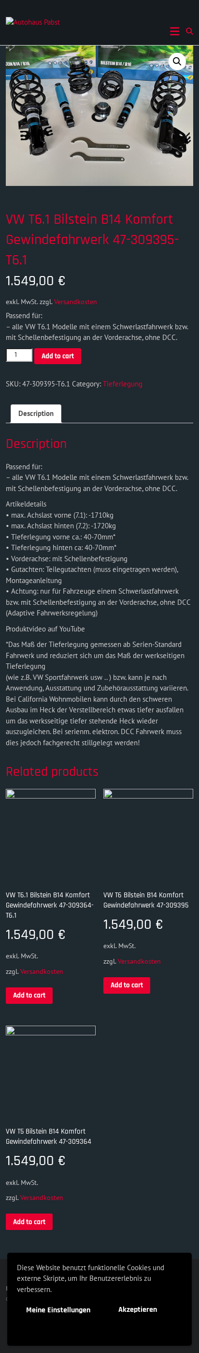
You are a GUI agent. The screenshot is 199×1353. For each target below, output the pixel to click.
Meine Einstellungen (58, 1310)
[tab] (36, 414)
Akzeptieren (137, 1310)
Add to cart (58, 356)
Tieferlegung (122, 383)
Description (36, 413)
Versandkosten (75, 301)
